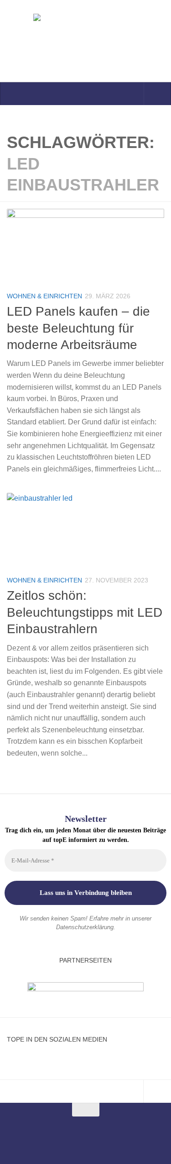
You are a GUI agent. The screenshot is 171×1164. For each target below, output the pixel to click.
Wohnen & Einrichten (44, 296)
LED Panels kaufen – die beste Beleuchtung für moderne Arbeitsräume (78, 328)
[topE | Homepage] (85, 41)
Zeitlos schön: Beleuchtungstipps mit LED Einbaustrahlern (84, 612)
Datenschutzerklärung (85, 927)
